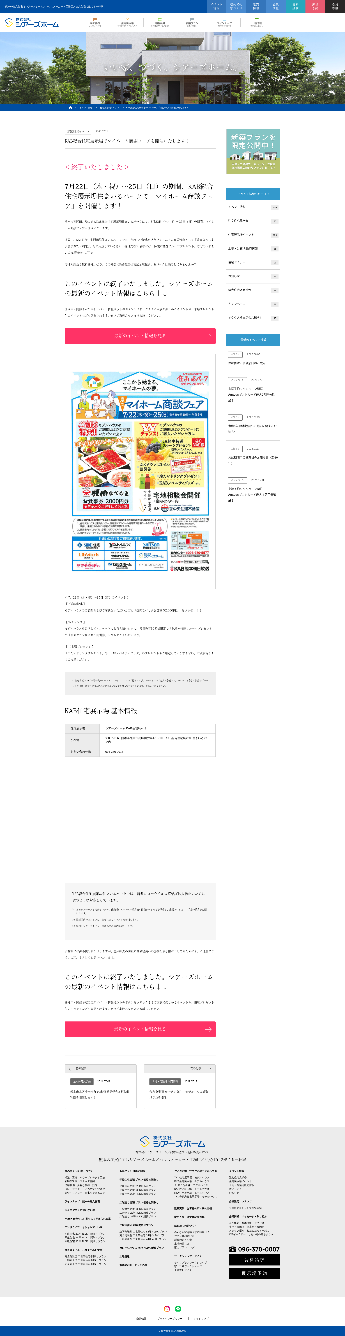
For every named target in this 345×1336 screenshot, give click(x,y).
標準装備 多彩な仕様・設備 (81, 1185)
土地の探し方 (181, 1243)
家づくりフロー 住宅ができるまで (85, 1192)
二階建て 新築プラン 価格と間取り (139, 1202)
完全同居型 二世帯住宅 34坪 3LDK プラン (143, 1235)
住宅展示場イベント (109, 108)
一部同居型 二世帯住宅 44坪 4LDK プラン (143, 1239)
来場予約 (315, 6)
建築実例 (160, 24)
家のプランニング (184, 1247)
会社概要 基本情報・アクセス (246, 1223)
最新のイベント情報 (253, 340)
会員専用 (335, 6)
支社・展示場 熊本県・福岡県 (246, 1226)
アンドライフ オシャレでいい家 (83, 1227)
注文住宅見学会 (252, 221)
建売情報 (256, 6)
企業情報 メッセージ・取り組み (248, 1216)
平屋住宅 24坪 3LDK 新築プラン (137, 1189)
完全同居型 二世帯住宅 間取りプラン (85, 1264)
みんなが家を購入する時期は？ (192, 1232)
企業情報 (276, 6)
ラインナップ (224, 24)
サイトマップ (201, 1318)
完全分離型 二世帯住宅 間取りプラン (85, 1256)
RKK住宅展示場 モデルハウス (192, 1192)
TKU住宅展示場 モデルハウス (192, 1177)
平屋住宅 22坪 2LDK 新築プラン (137, 1186)
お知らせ (252, 276)
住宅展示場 (127, 24)
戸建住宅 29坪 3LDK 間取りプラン (85, 1237)
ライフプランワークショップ (190, 1262)
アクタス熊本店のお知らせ (252, 318)
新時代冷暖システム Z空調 (80, 1181)
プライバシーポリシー (170, 1318)
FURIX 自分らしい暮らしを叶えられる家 (88, 1218)
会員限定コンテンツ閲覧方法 (245, 1207)
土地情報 (256, 24)
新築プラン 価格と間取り (133, 1171)
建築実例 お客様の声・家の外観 (193, 1208)
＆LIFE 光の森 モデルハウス (191, 1185)
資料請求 (296, 6)
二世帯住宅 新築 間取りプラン (136, 1225)
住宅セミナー (252, 262)
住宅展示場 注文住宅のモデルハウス (195, 1171)
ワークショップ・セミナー (189, 1256)
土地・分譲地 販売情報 (252, 248)
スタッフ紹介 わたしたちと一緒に (249, 1230)
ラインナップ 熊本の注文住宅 (82, 1201)
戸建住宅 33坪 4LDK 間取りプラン (85, 1241)
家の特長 (95, 24)
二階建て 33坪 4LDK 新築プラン (137, 1216)
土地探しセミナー (184, 1270)
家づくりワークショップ (188, 1266)
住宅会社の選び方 (184, 1235)
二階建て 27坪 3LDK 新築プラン (137, 1208)
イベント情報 (216, 6)
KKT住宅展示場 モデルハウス (191, 1181)
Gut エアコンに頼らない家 (80, 1210)
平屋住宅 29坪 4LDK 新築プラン (137, 1193)
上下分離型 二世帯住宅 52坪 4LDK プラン (143, 1231)
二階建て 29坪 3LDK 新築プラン (137, 1212)
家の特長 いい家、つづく (79, 1171)
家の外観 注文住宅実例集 (189, 1217)
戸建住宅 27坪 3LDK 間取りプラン (85, 1233)
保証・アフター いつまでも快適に (85, 1189)
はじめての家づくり (185, 1225)
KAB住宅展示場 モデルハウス (191, 1189)
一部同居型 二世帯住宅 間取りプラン (85, 1260)
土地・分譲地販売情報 (241, 1185)
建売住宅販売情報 (252, 290)
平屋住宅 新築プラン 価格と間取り (139, 1179)
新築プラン (192, 24)
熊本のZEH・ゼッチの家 (133, 1265)
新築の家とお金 (183, 1239)
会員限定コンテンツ (240, 1201)
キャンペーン (252, 304)
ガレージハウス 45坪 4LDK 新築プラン (141, 1247)
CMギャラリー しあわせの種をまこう (251, 1234)
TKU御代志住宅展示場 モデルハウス (195, 1196)
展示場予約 (255, 1273)
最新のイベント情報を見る (140, 336)
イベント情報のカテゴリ (253, 194)
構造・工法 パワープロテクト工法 (85, 1177)
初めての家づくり (236, 6)
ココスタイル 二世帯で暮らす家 (83, 1249)
